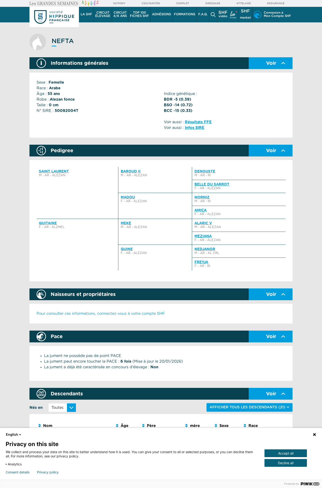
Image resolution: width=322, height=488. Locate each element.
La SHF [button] (86, 14)
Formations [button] (184, 14)
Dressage (212, 3)
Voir (271, 63)
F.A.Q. (203, 14)
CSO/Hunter (151, 3)
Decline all (285, 463)
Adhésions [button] (161, 14)
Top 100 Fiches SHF (139, 14)
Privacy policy (48, 472)
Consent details (17, 472)
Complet (182, 3)
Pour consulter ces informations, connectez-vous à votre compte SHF (101, 314)
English (12, 434)
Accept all (285, 453)
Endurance (276, 3)
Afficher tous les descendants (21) (248, 407)
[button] (213, 14)
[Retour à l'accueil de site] (54, 17)
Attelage (243, 3)
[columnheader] (75, 426)
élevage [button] (102, 14)
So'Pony (119, 3)
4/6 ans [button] (120, 14)
